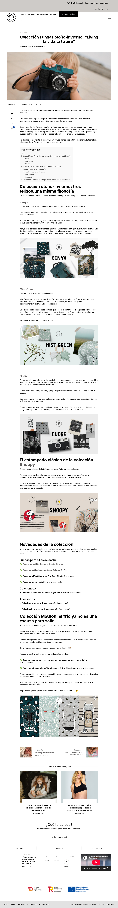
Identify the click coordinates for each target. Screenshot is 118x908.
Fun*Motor (53, 14)
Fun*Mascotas (42, 14)
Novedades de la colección (34, 169)
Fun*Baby (31, 14)
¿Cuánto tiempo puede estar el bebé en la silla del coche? (29, 860)
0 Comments (40, 46)
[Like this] (12, 128)
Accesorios (29, 177)
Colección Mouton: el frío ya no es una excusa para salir (46, 180)
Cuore (27, 164)
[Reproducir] (84, 868)
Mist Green (29, 161)
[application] (96, 862)
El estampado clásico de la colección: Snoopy (42, 166)
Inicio (23, 14)
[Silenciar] (104, 868)
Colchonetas (30, 174)
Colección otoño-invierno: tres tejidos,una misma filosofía (46, 156)
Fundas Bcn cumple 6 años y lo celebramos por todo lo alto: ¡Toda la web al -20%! (79, 807)
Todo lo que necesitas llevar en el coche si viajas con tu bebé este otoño (38, 807)
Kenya (27, 159)
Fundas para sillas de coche (35, 172)
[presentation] (25, 790)
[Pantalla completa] (108, 868)
